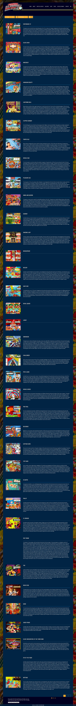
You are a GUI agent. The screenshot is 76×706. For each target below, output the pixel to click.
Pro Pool (25, 407)
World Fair (26, 158)
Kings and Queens (28, 195)
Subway (25, 214)
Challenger (26, 355)
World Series (27, 389)
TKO (24, 565)
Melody (25, 268)
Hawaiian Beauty (27, 82)
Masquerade (26, 251)
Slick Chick (26, 43)
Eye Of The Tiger (27, 658)
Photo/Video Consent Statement (13, 702)
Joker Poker (26, 622)
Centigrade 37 (27, 24)
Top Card (25, 461)
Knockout (26, 62)
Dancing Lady (27, 232)
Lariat (25, 320)
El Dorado (26, 518)
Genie (24, 604)
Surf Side (25, 286)
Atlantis (25, 480)
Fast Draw (26, 538)
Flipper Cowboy (27, 121)
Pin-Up (25, 498)
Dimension (26, 337)
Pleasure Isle (27, 178)
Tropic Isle (26, 139)
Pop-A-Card (26, 372)
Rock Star (26, 585)
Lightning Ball (27, 102)
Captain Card (27, 444)
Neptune (25, 678)
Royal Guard (26, 304)
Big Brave (25, 426)
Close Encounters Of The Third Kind (33, 639)
